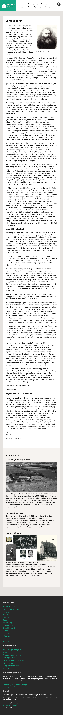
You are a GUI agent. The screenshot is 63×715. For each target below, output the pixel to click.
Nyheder (23, 4)
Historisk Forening (9, 663)
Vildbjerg (6, 636)
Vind (4, 639)
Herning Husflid (9, 658)
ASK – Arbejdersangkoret (12, 650)
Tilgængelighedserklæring (13, 687)
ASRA (5, 652)
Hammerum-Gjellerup (11, 609)
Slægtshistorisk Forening (12, 666)
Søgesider (49, 7)
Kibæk (5, 615)
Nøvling (6, 617)
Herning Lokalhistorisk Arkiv (13, 660)
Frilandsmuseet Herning (12, 655)
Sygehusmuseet (9, 668)
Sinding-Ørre (8, 625)
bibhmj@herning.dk (10, 705)
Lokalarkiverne (37, 7)
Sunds (5, 631)
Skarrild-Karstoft (9, 628)
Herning (6, 612)
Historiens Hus (25, 7)
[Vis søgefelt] (59, 4)
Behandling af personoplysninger (15, 685)
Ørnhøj (5, 620)
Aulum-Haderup (9, 607)
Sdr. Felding (7, 623)
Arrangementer (33, 4)
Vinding (6, 641)
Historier (44, 4)
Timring (6, 633)
